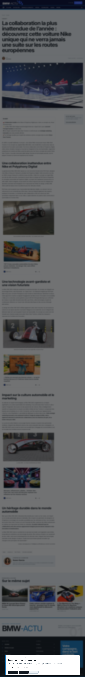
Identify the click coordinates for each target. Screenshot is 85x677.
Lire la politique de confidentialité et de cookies (18, 667)
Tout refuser (13, 672)
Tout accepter (23, 672)
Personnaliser (33, 672)
